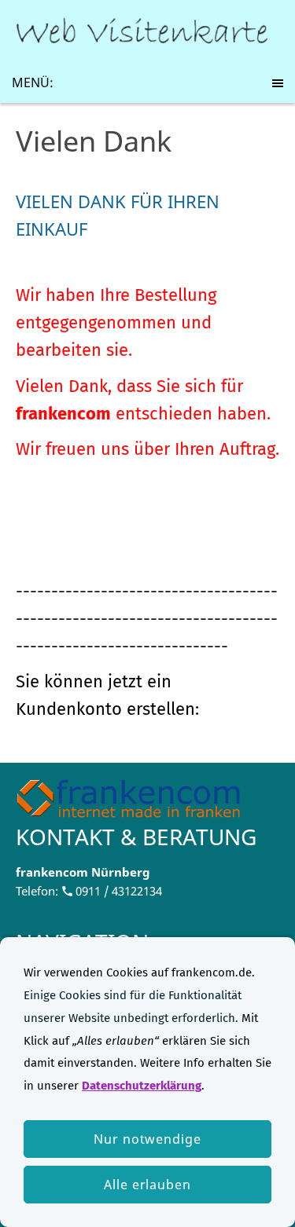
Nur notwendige (147, 1139)
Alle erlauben (147, 1184)
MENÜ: (32, 82)
